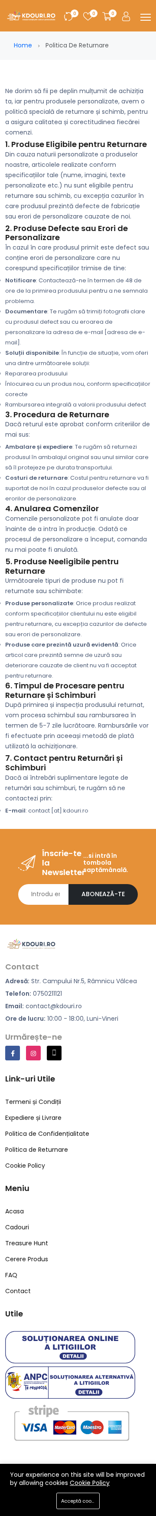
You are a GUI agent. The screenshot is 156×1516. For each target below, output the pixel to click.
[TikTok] (54, 1053)
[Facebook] (12, 1053)
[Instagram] (33, 1053)
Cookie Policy (90, 1482)
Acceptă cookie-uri (80, 1500)
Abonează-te (103, 894)
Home (23, 45)
